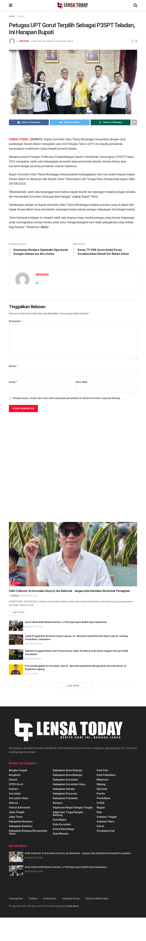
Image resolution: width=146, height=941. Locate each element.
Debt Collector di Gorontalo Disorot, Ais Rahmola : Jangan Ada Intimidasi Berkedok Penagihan (69, 591)
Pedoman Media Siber (97, 898)
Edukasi (13, 788)
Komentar (16, 321)
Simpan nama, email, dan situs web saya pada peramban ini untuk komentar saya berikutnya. (66, 398)
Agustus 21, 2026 (34, 627)
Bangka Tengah (18, 770)
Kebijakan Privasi (71, 898)
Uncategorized (105, 830)
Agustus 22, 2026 (30, 596)
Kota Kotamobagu (63, 829)
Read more (18, 612)
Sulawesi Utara (105, 821)
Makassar (103, 779)
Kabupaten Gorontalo (65, 779)
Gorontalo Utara (64, 41)
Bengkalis (15, 775)
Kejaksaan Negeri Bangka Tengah (73, 807)
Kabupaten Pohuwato (65, 798)
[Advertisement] (35, 447)
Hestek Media (72, 906)
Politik (101, 802)
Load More (73, 686)
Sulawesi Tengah (107, 816)
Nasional (102, 788)
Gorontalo (48, 41)
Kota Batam (60, 819)
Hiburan (13, 802)
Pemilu (101, 793)
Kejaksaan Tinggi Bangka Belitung (68, 813)
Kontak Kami (49, 898)
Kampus (57, 802)
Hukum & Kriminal (19, 807)
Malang (101, 784)
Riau (99, 812)
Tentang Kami (16, 898)
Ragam (101, 807)
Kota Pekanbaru (106, 775)
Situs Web (81, 382)
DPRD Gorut (16, 784)
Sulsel (100, 826)
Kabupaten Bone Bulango (67, 770)
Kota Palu (102, 770)
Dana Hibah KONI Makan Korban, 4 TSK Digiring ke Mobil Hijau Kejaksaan (66, 622)
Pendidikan (103, 798)
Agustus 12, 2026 (34, 644)
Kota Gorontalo (62, 824)
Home (12, 16)
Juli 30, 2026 (32, 674)
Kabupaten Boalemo (21, 821)
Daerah (21, 16)
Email (13, 382)
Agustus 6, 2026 (34, 659)
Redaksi (33, 898)
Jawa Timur (16, 816)
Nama (13, 366)
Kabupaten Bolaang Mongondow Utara (28, 832)
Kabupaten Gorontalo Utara (69, 784)
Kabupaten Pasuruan (65, 793)
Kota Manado (61, 833)
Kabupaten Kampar (64, 788)
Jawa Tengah (16, 812)
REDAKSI (24, 41)
